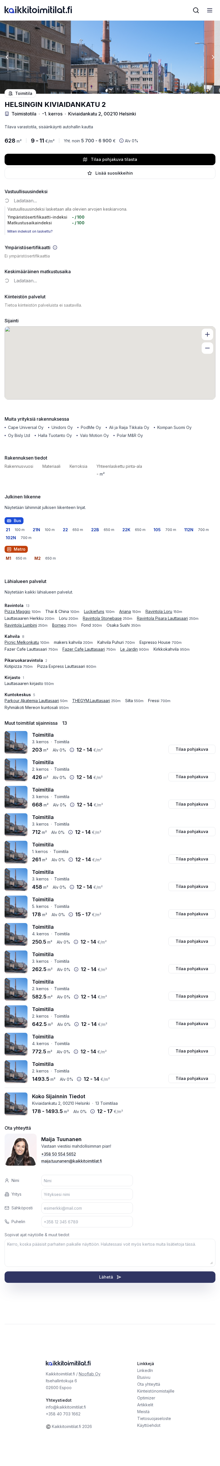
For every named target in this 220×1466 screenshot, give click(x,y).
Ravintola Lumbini (21, 625)
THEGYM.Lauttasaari (91, 700)
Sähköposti (22, 1207)
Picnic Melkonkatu (22, 642)
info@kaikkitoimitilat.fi (66, 1407)
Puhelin (18, 1221)
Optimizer (146, 1397)
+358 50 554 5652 (58, 1154)
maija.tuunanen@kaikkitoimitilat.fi (71, 1161)
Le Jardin (129, 649)
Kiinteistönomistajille (155, 1391)
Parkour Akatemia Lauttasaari (32, 700)
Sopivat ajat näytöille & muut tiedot (37, 1234)
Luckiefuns (94, 611)
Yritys (16, 1194)
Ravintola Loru (159, 611)
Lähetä (106, 1277)
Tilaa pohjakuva (192, 749)
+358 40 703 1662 (63, 1413)
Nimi (15, 1180)
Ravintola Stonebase (102, 618)
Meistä (143, 1411)
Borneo (59, 625)
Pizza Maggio (17, 611)
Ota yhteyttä (148, 1384)
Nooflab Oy (90, 1373)
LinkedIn (145, 1370)
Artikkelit (145, 1404)
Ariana (125, 611)
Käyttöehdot (148, 1425)
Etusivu (143, 1377)
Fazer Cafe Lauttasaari (83, 649)
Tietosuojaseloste (154, 1418)
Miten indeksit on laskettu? (30, 231)
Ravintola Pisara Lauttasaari (162, 618)
